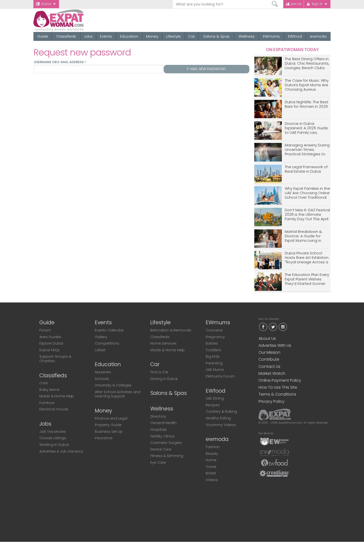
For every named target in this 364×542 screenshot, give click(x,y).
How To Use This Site (278, 387)
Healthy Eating (218, 418)
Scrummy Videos (221, 424)
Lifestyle (173, 36)
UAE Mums (215, 369)
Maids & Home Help (56, 396)
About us (267, 338)
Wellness (246, 36)
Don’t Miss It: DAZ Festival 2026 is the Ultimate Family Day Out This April (307, 214)
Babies (212, 343)
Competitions (107, 343)
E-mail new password (206, 68)
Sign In (317, 3)
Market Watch (272, 373)
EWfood (295, 36)
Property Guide (108, 424)
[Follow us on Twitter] (272, 326)
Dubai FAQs (49, 350)
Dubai (46, 3)
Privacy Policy (272, 401)
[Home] (76, 20)
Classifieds (66, 36)
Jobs (88, 36)
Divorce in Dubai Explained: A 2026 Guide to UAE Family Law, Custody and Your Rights (307, 128)
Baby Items (49, 389)
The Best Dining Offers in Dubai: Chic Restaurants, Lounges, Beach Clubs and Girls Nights (307, 63)
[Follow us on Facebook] (263, 326)
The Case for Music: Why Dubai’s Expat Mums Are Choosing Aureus (307, 85)
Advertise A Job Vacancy (61, 451)
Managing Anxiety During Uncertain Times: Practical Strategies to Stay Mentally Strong (307, 150)
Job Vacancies (52, 431)
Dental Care (160, 449)
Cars (43, 382)
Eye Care (158, 462)
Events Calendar (109, 330)
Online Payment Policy (280, 380)
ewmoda (318, 36)
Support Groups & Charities (55, 358)
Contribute (269, 359)
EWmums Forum (220, 376)
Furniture (46, 402)
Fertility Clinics (162, 436)
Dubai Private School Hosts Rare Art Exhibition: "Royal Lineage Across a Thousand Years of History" (307, 258)
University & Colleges (113, 385)
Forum (45, 330)
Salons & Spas (216, 36)
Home (211, 460)
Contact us (269, 366)
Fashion (213, 446)
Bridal (211, 473)
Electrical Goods (53, 409)
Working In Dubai (54, 444)
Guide (42, 36)
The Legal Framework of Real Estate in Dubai (306, 169)
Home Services (163, 343)
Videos (212, 479)
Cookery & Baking (221, 411)
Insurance (103, 437)
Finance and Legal (111, 418)
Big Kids (212, 356)
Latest (100, 350)
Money (152, 36)
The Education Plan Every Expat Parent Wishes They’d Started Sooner (307, 279)
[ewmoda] (274, 451)
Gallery (101, 336)
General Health (163, 422)
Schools (102, 378)
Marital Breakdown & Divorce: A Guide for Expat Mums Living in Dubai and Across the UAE (304, 236)
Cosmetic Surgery (166, 442)
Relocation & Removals (170, 330)
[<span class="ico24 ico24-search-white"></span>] (275, 4)
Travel (211, 466)
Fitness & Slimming (166, 455)
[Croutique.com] (274, 473)
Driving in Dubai (164, 378)
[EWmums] (274, 441)
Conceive (214, 330)
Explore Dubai (51, 343)
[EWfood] (274, 462)
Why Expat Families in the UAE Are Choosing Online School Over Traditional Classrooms (307, 193)
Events (106, 36)
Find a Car (159, 372)
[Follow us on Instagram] (282, 326)
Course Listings (52, 437)
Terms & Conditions (277, 394)
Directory (158, 416)
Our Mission (269, 352)
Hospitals (158, 429)
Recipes (213, 405)
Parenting (214, 363)
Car (191, 36)
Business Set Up (109, 431)
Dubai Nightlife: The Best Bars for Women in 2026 (306, 104)
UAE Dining (215, 398)
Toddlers (213, 350)
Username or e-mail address (60, 62)
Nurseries (103, 372)
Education (129, 36)
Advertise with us (275, 345)
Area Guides (50, 336)
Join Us (296, 3)
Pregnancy (215, 336)
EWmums (271, 36)
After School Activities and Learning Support (117, 394)
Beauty (212, 453)
